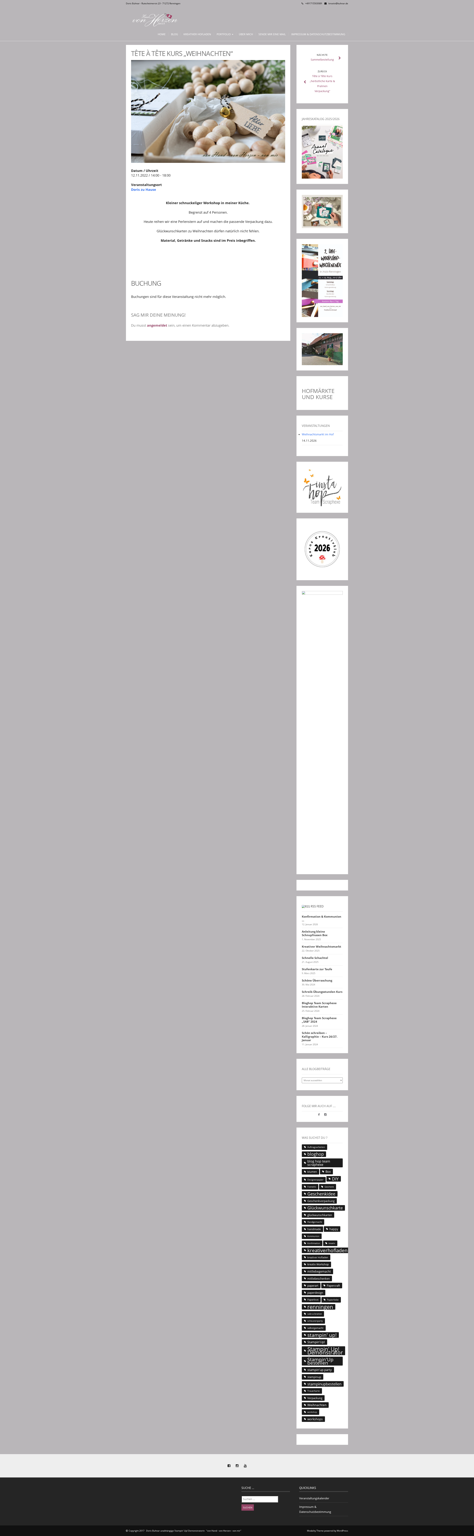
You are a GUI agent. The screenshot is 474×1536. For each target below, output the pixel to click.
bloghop (315, 1154)
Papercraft (333, 1285)
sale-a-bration (314, 1313)
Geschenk (329, 1186)
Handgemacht (314, 1221)
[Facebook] (319, 1114)
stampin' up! (322, 1335)
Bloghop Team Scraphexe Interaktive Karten (319, 1005)
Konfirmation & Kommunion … (321, 918)
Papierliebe (333, 1299)
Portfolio (224, 34)
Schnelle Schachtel (315, 958)
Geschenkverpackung (321, 1201)
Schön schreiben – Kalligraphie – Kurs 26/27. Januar (319, 1036)
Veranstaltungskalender (314, 1498)
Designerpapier (315, 1179)
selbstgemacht (315, 1328)
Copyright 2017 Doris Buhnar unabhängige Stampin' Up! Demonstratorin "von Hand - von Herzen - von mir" (185, 1530)
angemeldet (157, 325)
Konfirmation (313, 1243)
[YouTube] (245, 1466)
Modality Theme (315, 1530)
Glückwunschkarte (325, 1207)
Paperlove (312, 1299)
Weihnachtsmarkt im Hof (318, 434)
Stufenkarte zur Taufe (317, 969)
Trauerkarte (313, 1390)
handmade (314, 1229)
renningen (320, 1307)
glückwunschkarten (319, 1215)
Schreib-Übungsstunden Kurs (322, 992)
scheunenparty (315, 1320)
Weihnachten (316, 1405)
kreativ (332, 1243)
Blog (174, 34)
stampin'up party (319, 1370)
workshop (312, 1412)
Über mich (246, 34)
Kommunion (313, 1236)
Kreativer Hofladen (197, 34)
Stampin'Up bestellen (320, 1361)
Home (162, 34)
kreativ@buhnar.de (338, 3)
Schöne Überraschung (317, 980)
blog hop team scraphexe (318, 1163)
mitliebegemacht (319, 1271)
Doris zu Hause (143, 189)
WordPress (342, 1530)
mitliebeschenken (318, 1278)
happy (333, 1229)
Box (328, 1172)
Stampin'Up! (316, 1342)
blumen (312, 1171)
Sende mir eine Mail (272, 34)
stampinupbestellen (324, 1383)
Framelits (311, 1186)
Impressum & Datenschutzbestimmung (318, 34)
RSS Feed (317, 906)
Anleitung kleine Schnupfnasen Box (315, 933)
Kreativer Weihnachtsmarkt (321, 946)
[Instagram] (325, 1114)
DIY (335, 1179)
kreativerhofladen (327, 1250)
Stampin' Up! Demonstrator (325, 1350)
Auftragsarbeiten (316, 1147)
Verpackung (314, 1398)
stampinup (314, 1377)
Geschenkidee (321, 1194)
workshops (315, 1419)
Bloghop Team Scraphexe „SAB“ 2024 (319, 1020)
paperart (312, 1285)
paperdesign (315, 1292)
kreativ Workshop (318, 1264)
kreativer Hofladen (317, 1257)
